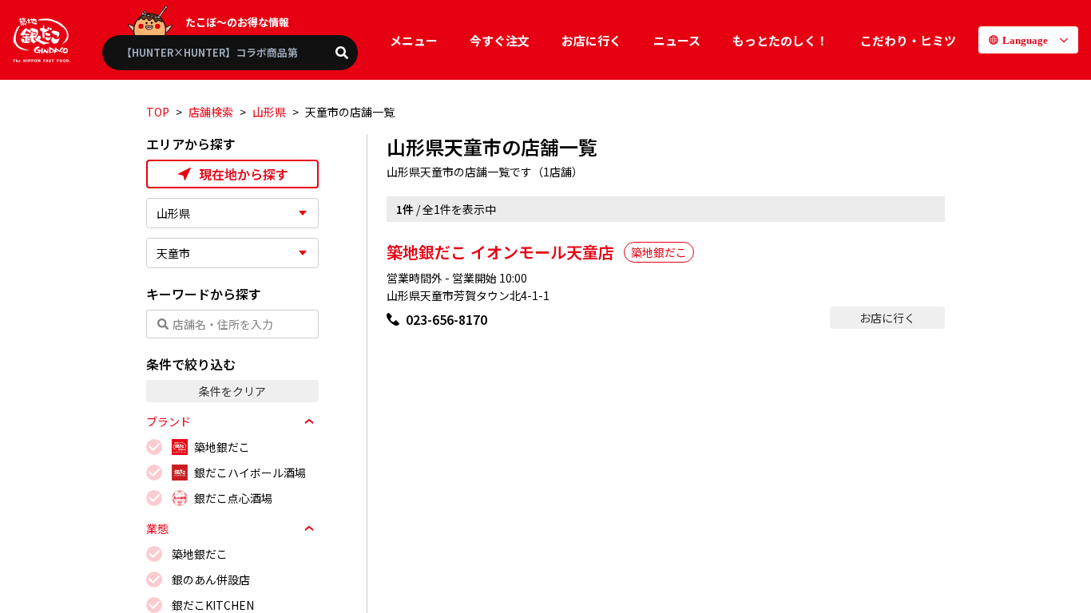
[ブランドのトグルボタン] (309, 421)
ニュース (676, 40)
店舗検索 (210, 112)
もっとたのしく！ (780, 40)
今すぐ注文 (500, 40)
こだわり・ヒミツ (908, 40)
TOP (157, 112)
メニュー (414, 40)
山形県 (269, 112)
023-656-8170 (446, 319)
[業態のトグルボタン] (309, 528)
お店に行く (591, 40)
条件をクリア (232, 391)
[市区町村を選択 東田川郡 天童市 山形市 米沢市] (232, 253)
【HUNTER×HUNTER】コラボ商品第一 (214, 52)
